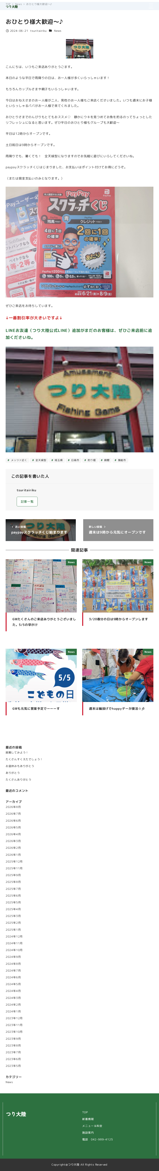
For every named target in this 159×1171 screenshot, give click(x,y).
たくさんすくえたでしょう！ (24, 759)
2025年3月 (13, 916)
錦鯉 (106, 460)
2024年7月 (13, 971)
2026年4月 (13, 834)
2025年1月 (13, 930)
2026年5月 (13, 827)
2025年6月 (13, 896)
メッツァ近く (18, 460)
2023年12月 (14, 1018)
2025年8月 (13, 882)
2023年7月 (13, 1052)
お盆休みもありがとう (20, 766)
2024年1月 (13, 1011)
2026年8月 (13, 807)
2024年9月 (13, 957)
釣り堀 (91, 460)
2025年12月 (14, 861)
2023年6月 (13, 1059)
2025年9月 (13, 875)
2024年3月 (13, 998)
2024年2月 (13, 1005)
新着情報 (88, 1119)
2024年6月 (13, 977)
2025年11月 (14, 868)
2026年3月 (13, 841)
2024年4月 (13, 991)
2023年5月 (13, 1066)
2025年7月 (13, 889)
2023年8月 (13, 1045)
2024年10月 (14, 950)
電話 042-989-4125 (97, 1139)
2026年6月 (13, 821)
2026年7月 (13, 814)
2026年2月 (13, 848)
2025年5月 (13, 902)
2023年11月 (14, 1025)
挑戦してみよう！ (17, 752)
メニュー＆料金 (92, 1126)
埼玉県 (58, 460)
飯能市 (121, 460)
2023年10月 (14, 1032)
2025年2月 (13, 923)
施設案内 (88, 1133)
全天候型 (40, 460)
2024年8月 (13, 964)
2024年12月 (14, 936)
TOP (85, 1112)
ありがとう (13, 773)
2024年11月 (14, 943)
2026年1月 (13, 855)
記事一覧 (27, 501)
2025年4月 (13, 909)
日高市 (74, 460)
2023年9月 (13, 1039)
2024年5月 (13, 984)
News (57, 31)
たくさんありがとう (18, 780)
